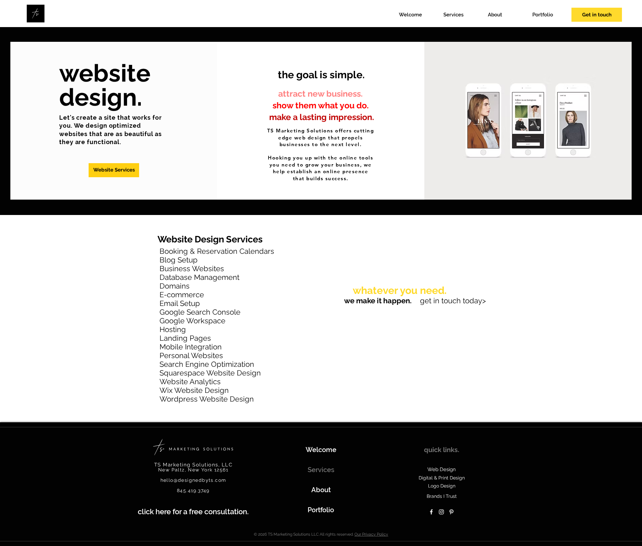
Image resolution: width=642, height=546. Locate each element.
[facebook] (431, 512)
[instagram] (441, 512)
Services (321, 470)
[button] (462, 14)
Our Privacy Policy (371, 534)
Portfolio (321, 510)
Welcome (321, 450)
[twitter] (451, 512)
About (321, 490)
